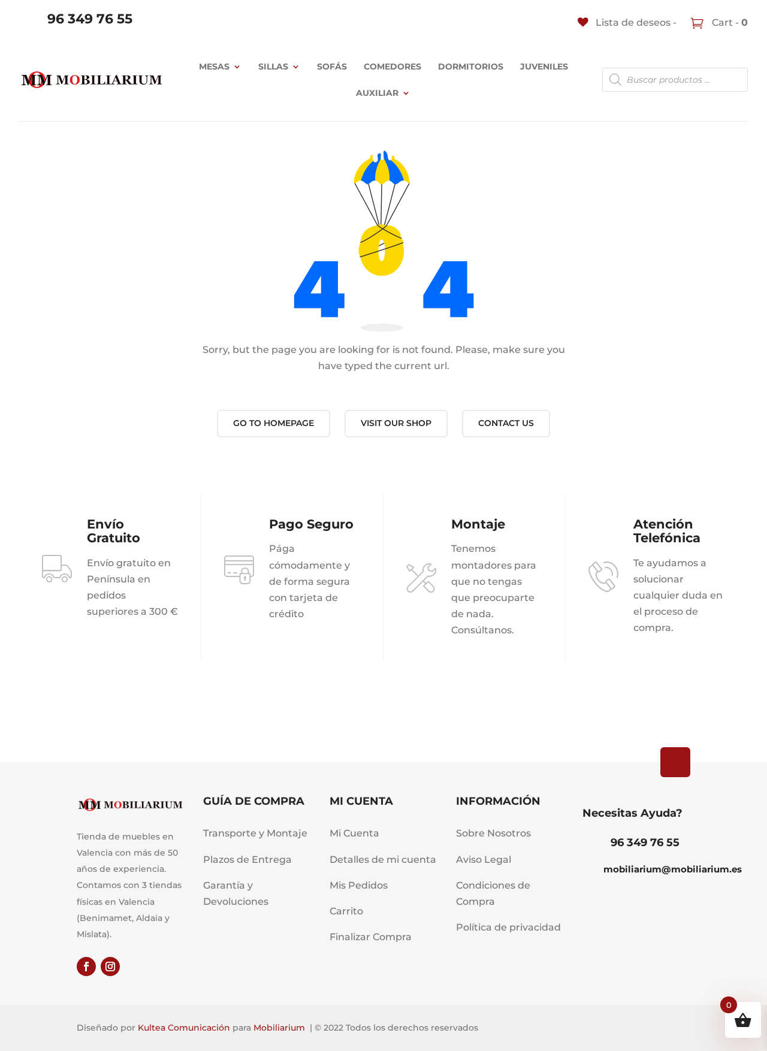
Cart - (728, 22)
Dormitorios (470, 66)
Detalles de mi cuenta (383, 859)
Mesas (214, 66)
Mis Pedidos (359, 885)
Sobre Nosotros (493, 833)
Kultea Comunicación (184, 1027)
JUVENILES (544, 66)
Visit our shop (396, 423)
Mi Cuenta (354, 833)
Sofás (332, 66)
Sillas (273, 66)
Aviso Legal (483, 859)
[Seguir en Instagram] (110, 966)
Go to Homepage (273, 423)
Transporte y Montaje (255, 833)
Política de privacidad (508, 927)
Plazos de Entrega (247, 859)
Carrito (346, 911)
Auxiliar (377, 92)
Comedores (392, 66)
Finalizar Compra (371, 937)
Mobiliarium (279, 1027)
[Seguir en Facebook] (86, 966)
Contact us (506, 423)
